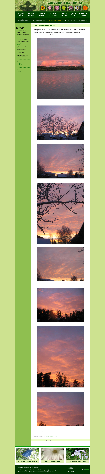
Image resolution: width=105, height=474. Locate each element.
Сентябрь (21, 65)
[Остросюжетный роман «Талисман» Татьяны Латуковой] (27, 463)
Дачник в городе (70, 20)
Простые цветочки (31, 14)
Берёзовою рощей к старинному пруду (22, 50)
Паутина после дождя (22, 39)
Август (20, 64)
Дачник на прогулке (55, 20)
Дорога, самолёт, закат (23, 46)
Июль (20, 63)
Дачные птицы (73, 14)
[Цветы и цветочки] (52, 463)
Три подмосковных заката (22, 43)
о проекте (70, 467)
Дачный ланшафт (23, 20)
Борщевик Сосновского (23, 34)
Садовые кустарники (53, 14)
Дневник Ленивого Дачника (26, 467)
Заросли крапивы (21, 32)
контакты (70, 468)
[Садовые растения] (77, 463)
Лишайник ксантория (22, 37)
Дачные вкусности (39, 20)
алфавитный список (73, 470)
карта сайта (71, 471)
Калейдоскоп (83, 20)
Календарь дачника (22, 61)
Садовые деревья (42, 14)
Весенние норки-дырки (23, 41)
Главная (36, 440)
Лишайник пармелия (22, 36)
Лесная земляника (22, 30)
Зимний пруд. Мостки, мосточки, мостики (22, 56)
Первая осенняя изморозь (21, 53)
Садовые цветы (21, 14)
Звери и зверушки (64, 14)
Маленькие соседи (83, 14)
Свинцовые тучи (21, 47)
